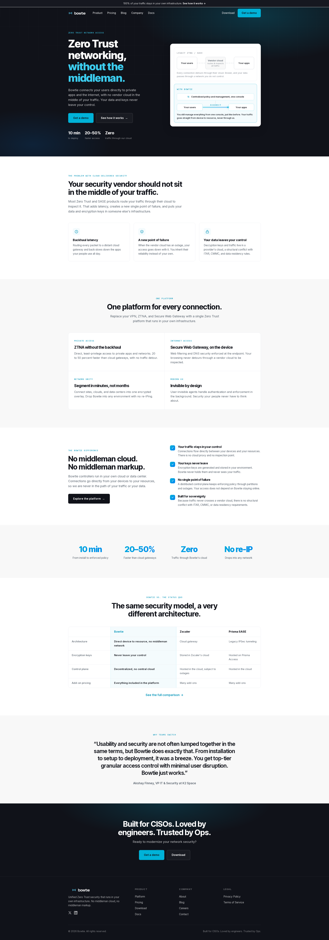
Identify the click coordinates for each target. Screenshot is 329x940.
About (182, 896)
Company (137, 13)
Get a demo (249, 13)
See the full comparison (164, 695)
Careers (183, 908)
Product (97, 13)
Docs (151, 13)
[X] (70, 913)
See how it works (114, 118)
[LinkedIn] (75, 913)
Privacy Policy (232, 896)
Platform (140, 896)
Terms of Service (233, 902)
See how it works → (194, 3)
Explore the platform (89, 498)
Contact (183, 914)
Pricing (111, 13)
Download (228, 13)
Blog (123, 13)
